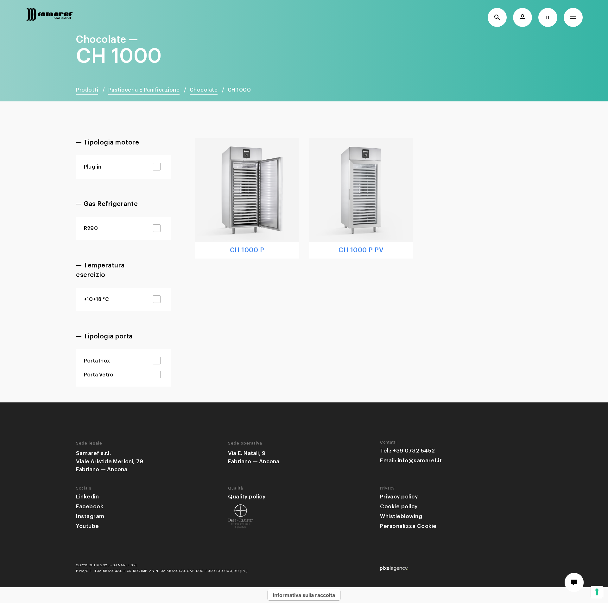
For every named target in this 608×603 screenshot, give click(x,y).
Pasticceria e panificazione (144, 90)
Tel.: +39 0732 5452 (407, 450)
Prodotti (87, 90)
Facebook (89, 506)
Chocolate (204, 90)
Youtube (87, 526)
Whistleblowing (401, 516)
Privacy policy (399, 496)
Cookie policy (399, 506)
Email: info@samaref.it (411, 460)
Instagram (90, 516)
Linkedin (87, 496)
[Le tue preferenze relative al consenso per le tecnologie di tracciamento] (597, 592)
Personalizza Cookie (408, 526)
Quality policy (246, 496)
